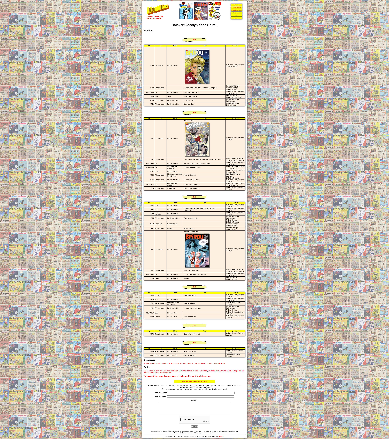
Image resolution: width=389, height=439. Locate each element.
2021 (194, 197)
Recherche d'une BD (236, 10)
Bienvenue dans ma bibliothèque (166, 371)
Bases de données (236, 7)
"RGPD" (221, 436)
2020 (194, 112)
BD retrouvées (236, 12)
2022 (194, 287)
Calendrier (203, 371)
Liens (236, 15)
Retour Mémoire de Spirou (194, 381)
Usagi (223, 363)
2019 (194, 40)
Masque (235, 371)
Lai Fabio (197, 363)
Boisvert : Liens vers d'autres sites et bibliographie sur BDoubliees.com (177, 376)
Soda (152, 373)
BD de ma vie (149, 371)
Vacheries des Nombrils (163, 373)
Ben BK (146, 363)
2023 (194, 325)
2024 (194, 342)
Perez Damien (206, 363)
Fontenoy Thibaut (186, 363)
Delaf (164, 363)
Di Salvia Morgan (173, 363)
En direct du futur (226, 371)
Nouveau (236, 5)
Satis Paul (216, 363)
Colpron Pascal (155, 363)
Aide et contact (236, 18)
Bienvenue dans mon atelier (189, 371)
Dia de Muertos (213, 371)
